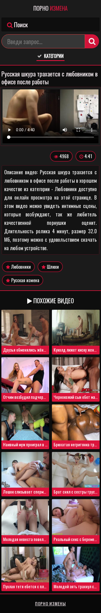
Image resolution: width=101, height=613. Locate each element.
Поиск (20, 24)
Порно (50, 8)
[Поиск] (92, 41)
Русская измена (24, 280)
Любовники (20, 266)
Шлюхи (52, 266)
